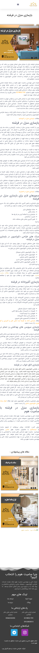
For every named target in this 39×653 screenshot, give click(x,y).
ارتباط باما (10, 599)
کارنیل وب (5, 648)
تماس (7, 429)
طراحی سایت (17, 648)
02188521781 (21, 92)
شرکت (23, 648)
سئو (10, 648)
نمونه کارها (28, 599)
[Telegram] (14, 632)
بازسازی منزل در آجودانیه (26, 118)
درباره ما (10, 602)
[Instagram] (24, 632)
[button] (18, 4)
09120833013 (28, 622)
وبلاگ (28, 602)
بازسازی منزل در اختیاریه (26, 191)
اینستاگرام (33, 429)
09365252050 (10, 618)
